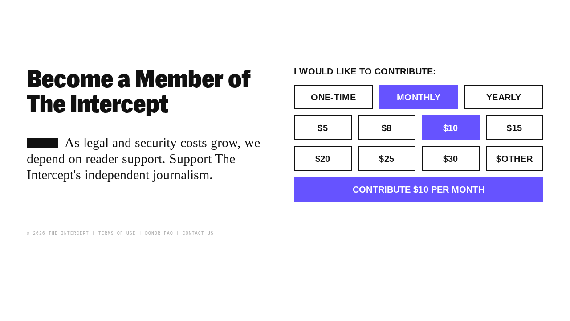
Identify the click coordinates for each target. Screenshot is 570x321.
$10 (450, 128)
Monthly (418, 97)
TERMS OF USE (117, 233)
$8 (387, 128)
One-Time (333, 97)
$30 (450, 159)
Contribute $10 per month (418, 189)
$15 (514, 128)
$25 (386, 159)
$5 (323, 128)
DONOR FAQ (159, 233)
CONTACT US (198, 233)
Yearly (503, 97)
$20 (322, 159)
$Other (514, 159)
